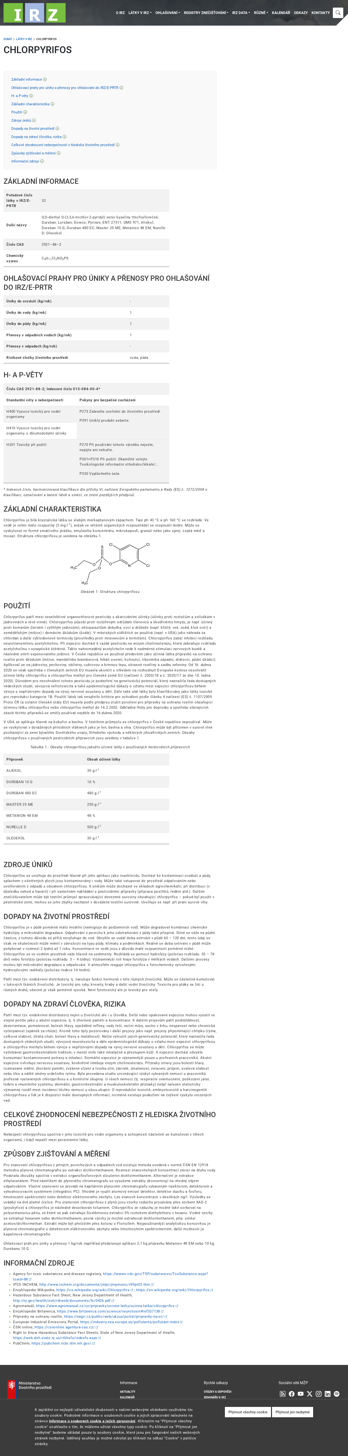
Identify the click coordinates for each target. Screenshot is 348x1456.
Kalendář (281, 13)
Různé (259, 13)
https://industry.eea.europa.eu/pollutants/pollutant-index (129, 1322)
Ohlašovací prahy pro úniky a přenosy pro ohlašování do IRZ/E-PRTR (64, 88)
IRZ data (239, 13)
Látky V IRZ (24, 39)
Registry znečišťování (205, 13)
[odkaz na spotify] (337, 1394)
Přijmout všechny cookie (248, 1412)
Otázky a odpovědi (218, 1391)
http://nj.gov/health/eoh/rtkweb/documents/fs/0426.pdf (62, 1301)
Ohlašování (166, 13)
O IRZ (120, 13)
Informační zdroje (25, 161)
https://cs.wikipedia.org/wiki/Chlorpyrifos (93, 1290)
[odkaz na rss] (283, 1394)
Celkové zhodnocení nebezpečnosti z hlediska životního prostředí (63, 145)
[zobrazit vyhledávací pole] (338, 13)
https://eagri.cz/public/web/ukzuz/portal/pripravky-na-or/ (114, 1316)
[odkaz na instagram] (319, 1394)
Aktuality (127, 1391)
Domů (8, 39)
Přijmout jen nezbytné (293, 1412)
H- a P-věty (19, 96)
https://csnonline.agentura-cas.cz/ (65, 1327)
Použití (16, 112)
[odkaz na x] (310, 1394)
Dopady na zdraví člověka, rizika (36, 137)
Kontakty (321, 13)
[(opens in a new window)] (301, 1394)
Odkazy (301, 13)
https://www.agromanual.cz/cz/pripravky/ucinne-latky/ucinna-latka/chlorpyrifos (105, 1306)
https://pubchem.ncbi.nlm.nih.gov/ (61, 1343)
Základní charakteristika (30, 104)
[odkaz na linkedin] (328, 1394)
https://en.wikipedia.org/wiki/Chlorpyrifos (173, 1290)
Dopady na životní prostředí (32, 128)
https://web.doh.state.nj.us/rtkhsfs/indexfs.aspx (55, 1338)
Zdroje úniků (21, 120)
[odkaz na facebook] (292, 1394)
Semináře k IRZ (215, 1397)
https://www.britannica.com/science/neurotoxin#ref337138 (108, 1311)
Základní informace (26, 79)
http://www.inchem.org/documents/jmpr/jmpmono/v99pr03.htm (94, 1284)
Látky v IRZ (139, 13)
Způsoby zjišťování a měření (33, 153)
